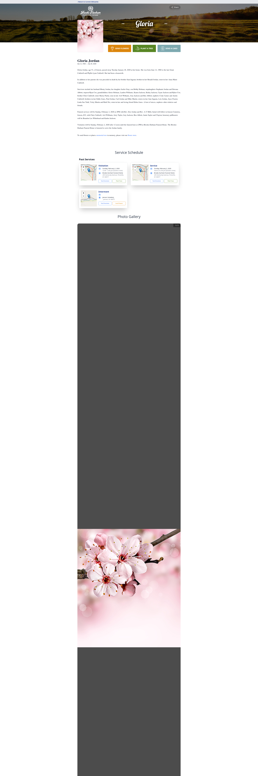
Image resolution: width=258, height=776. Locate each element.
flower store (132, 135)
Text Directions (105, 181)
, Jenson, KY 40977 (108, 199)
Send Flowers (119, 203)
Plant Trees (119, 181)
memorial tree (102, 135)
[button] (89, 170)
